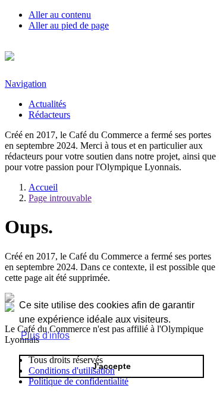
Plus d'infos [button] (45, 335)
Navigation (25, 84)
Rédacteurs (49, 115)
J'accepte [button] (111, 366)
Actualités (47, 104)
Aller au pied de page (69, 25)
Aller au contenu (60, 15)
